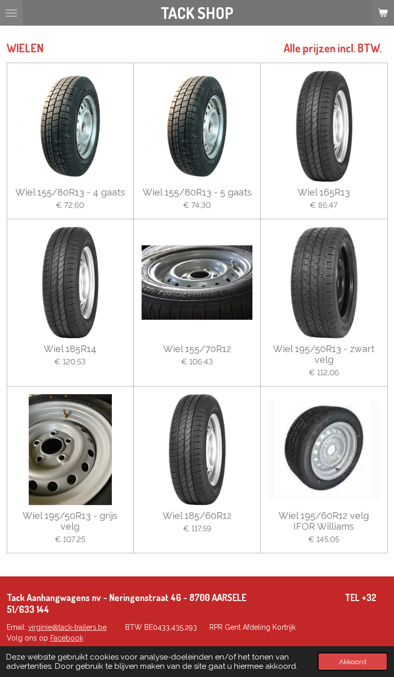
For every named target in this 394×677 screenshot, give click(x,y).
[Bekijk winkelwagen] (382, 13)
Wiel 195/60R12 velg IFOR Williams (324, 521)
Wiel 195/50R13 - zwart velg (324, 354)
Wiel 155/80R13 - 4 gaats (70, 192)
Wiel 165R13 (324, 192)
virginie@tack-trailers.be (67, 627)
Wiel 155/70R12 (197, 348)
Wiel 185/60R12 (197, 515)
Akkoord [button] (352, 661)
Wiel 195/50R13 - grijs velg (70, 521)
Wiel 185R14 (70, 348)
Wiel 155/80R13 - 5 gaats (197, 192)
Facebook (66, 638)
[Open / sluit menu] (11, 13)
